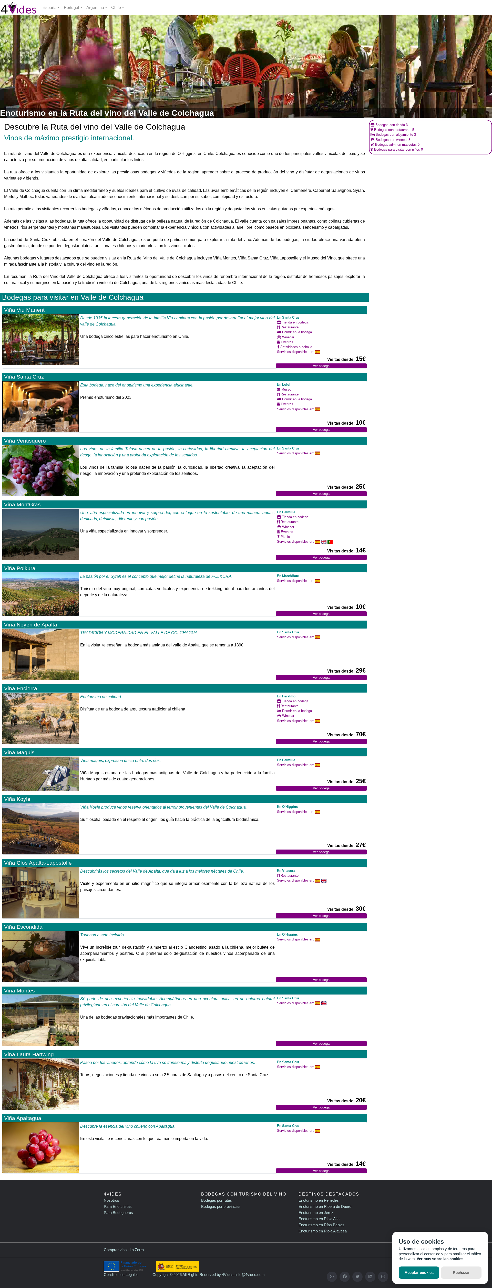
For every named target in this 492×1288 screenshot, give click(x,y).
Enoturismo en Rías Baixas (321, 1225)
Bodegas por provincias (221, 1206)
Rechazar (461, 1272)
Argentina (95, 7)
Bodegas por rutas (216, 1200)
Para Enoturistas (118, 1206)
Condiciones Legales (121, 1274)
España (50, 7)
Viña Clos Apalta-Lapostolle (38, 863)
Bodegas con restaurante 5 (393, 130)
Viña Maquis (19, 752)
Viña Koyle (17, 799)
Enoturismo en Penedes (319, 1200)
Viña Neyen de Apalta (30, 624)
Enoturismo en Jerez (316, 1212)
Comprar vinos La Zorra (124, 1250)
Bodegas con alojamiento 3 (395, 135)
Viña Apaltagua (22, 1118)
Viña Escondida (23, 927)
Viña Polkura (19, 568)
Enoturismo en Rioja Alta (319, 1219)
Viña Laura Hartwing (29, 1054)
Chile (116, 7)
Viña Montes (19, 990)
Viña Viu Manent (24, 310)
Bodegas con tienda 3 (391, 125)
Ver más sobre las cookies (440, 1258)
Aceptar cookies (419, 1272)
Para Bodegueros (118, 1212)
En (288, 317)
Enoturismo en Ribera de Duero (325, 1206)
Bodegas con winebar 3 (392, 140)
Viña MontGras (22, 504)
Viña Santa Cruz (24, 377)
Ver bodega (321, 366)
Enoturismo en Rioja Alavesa (323, 1231)
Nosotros (111, 1200)
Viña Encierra (20, 688)
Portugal (71, 7)
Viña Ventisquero (25, 441)
